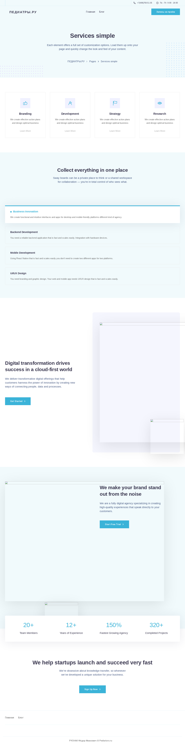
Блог (101, 11)
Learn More (25, 131)
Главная (90, 11)
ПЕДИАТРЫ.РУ (23, 12)
